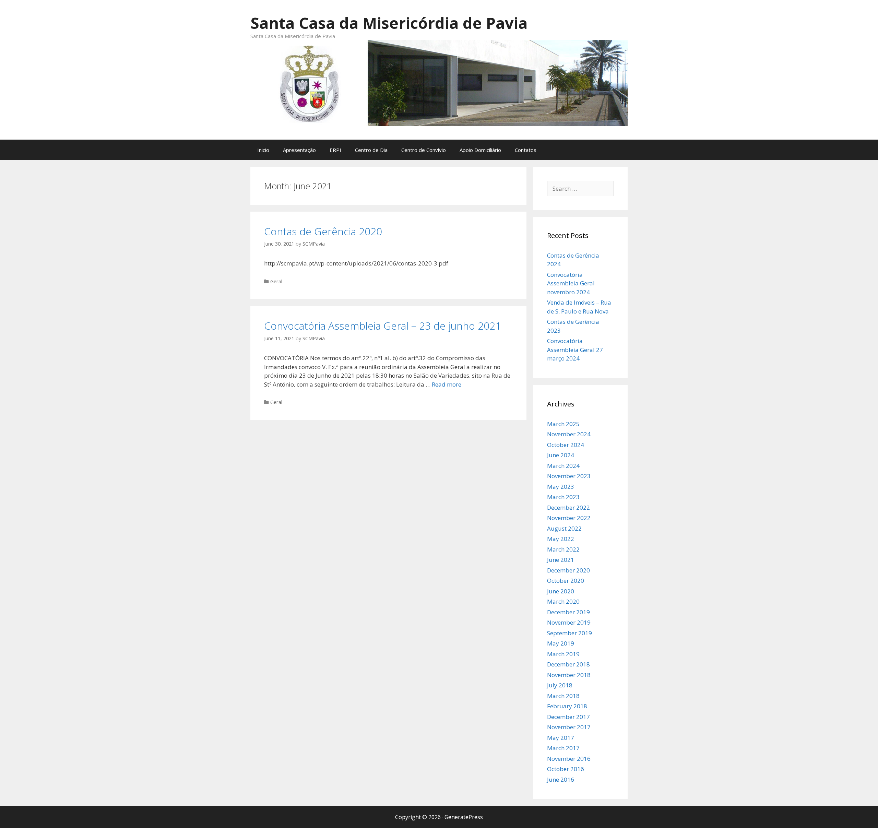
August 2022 (564, 528)
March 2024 (563, 466)
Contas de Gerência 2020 (323, 231)
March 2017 (563, 748)
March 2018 (563, 696)
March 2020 (563, 601)
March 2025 (563, 424)
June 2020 (560, 591)
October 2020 (565, 580)
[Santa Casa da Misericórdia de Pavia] (439, 82)
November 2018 (569, 675)
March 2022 (563, 549)
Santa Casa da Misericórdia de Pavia (388, 22)
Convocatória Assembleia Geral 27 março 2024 (575, 349)
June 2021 (560, 560)
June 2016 (560, 779)
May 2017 (560, 738)
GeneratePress (463, 817)
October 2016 (565, 769)
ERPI (335, 149)
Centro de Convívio (423, 149)
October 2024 (565, 445)
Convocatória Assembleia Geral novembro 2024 (571, 283)
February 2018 (567, 706)
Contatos (525, 149)
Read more (446, 384)
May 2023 (560, 486)
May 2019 (560, 643)
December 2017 (568, 717)
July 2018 (559, 685)
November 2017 (569, 727)
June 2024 (560, 455)
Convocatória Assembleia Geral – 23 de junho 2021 (382, 326)
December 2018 (568, 664)
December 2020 (568, 570)
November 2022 (569, 518)
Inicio (263, 149)
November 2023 (569, 476)
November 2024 (569, 434)
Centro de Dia (371, 149)
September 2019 (569, 633)
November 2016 (569, 758)
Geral (276, 281)
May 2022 (560, 539)
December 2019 (568, 612)
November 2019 (569, 622)
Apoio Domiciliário (480, 149)
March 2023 (563, 497)
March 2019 (563, 654)
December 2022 (568, 507)
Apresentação (299, 149)
